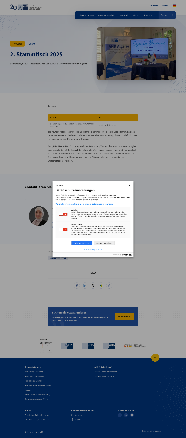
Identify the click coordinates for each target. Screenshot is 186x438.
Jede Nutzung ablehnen (93, 249)
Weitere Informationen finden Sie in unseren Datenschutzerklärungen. (84, 204)
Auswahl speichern (104, 243)
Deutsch (59, 185)
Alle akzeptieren (82, 243)
